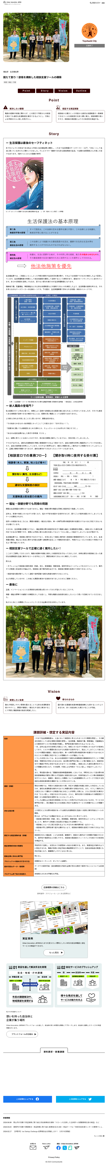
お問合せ (33, 1144)
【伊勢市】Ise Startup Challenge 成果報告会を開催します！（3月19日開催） (42, 1131)
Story (45, 90)
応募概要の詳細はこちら (54, 887)
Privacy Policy (54, 1157)
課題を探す (96, 3)
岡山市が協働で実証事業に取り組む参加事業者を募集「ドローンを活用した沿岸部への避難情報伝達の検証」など (56, 1122)
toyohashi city (89, 41)
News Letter (46, 1144)
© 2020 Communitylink (54, 1162)
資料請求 (31, 1072)
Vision (63, 90)
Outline (81, 90)
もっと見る (54, 952)
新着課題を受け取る (75, 1072)
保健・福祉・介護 (10, 82)
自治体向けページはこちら (54, 1086)
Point (26, 90)
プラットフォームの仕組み (22, 1034)
